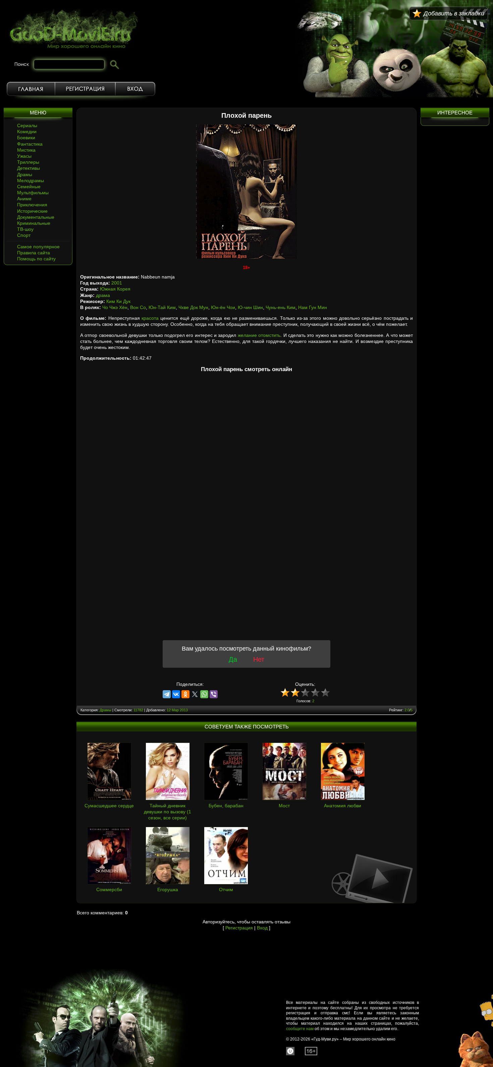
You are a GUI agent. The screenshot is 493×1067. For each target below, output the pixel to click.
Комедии (27, 131)
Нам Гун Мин (312, 307)
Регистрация (85, 89)
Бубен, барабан (226, 805)
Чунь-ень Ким (280, 307)
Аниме (24, 198)
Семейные (29, 186)
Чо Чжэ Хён (114, 307)
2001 (116, 283)
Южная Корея (115, 289)
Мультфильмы (33, 192)
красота (150, 318)
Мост (284, 805)
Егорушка (167, 889)
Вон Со (138, 307)
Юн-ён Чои (223, 307)
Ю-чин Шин (250, 307)
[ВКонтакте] (176, 694)
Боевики (26, 137)
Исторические (32, 211)
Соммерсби (109, 889)
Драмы (24, 174)
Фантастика (30, 144)
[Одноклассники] (185, 694)
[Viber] (214, 694)
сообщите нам (300, 1028)
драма (103, 295)
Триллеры (28, 162)
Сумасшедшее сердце (109, 805)
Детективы (28, 168)
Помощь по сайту (36, 258)
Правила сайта (33, 252)
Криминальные (33, 223)
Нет (258, 659)
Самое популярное (38, 246)
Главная (31, 89)
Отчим (226, 889)
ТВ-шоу (25, 229)
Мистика (26, 150)
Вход (135, 89)
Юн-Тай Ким (162, 307)
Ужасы (24, 156)
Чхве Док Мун (193, 307)
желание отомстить (259, 335)
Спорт (24, 235)
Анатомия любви (342, 805)
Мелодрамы (30, 180)
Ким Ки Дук (118, 301)
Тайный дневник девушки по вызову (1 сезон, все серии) (167, 811)
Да (233, 659)
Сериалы (27, 125)
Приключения (32, 204)
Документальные (35, 217)
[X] (195, 694)
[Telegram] (167, 694)
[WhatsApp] (204, 694)
